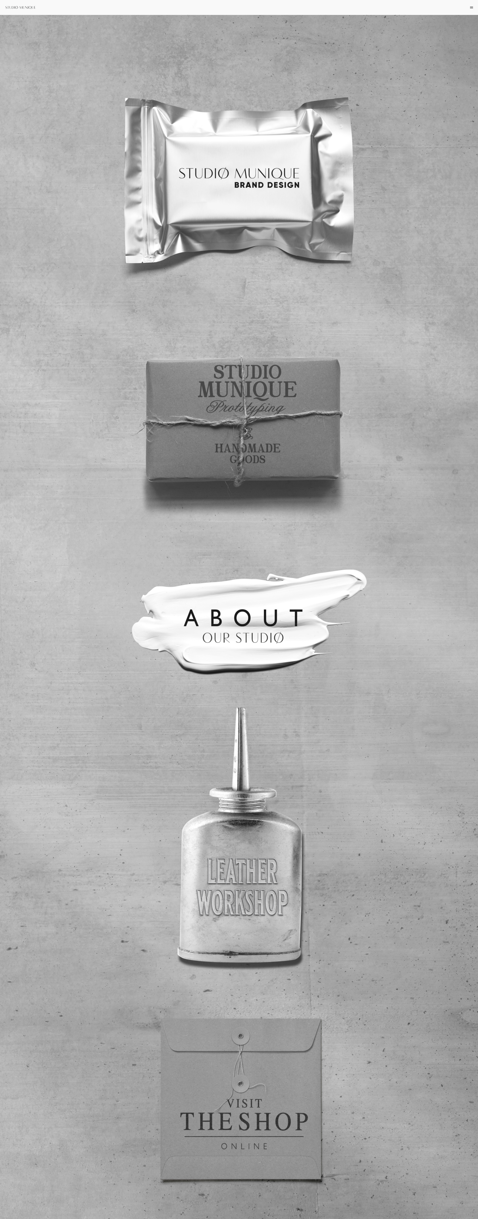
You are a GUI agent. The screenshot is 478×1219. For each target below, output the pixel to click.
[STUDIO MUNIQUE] (20, 7)
